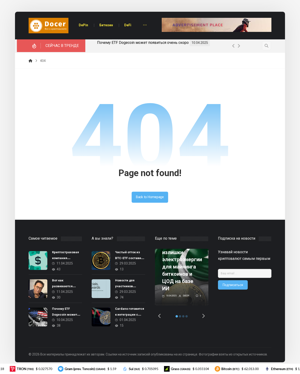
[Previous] (233, 45)
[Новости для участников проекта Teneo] (101, 288)
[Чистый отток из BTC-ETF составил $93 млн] (101, 260)
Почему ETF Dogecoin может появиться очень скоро (140, 42)
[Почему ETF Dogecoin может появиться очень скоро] (38, 317)
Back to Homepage (150, 197)
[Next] (238, 45)
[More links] (145, 25)
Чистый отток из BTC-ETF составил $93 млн (129, 258)
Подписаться (233, 285)
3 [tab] (183, 316)
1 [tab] (177, 316)
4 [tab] (186, 316)
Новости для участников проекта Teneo (126, 286)
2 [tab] (180, 316)
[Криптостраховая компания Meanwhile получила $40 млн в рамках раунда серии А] (38, 260)
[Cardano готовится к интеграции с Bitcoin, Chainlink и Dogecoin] (101, 317)
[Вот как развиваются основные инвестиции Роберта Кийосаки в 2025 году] (38, 288)
